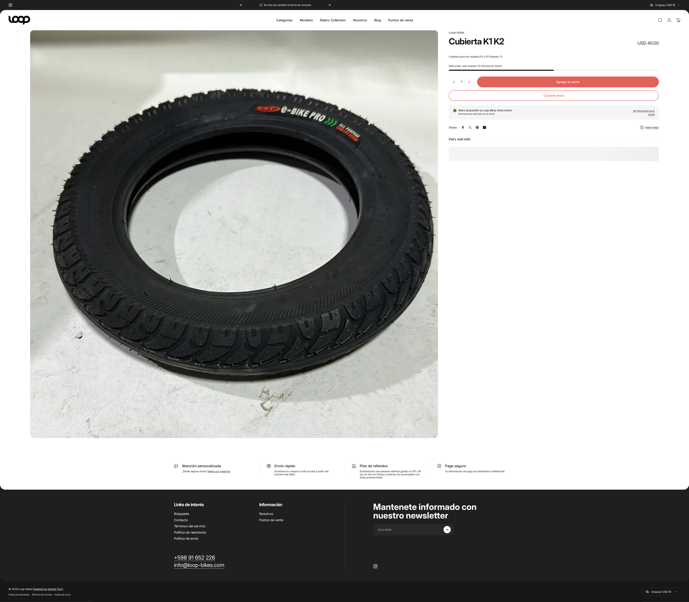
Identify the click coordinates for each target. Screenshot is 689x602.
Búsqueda (181, 514)
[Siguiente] (329, 5)
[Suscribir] (447, 529)
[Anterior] (241, 5)
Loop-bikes (456, 32)
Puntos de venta (271, 520)
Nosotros (266, 514)
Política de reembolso (190, 532)
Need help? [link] (652, 127)
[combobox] (665, 5)
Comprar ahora (553, 95)
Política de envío (186, 538)
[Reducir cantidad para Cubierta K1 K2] (453, 82)
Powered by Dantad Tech (48, 589)
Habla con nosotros (218, 471)
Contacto (181, 520)
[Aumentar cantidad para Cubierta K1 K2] (470, 82)
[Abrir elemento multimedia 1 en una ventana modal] (234, 234)
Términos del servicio (190, 526)
